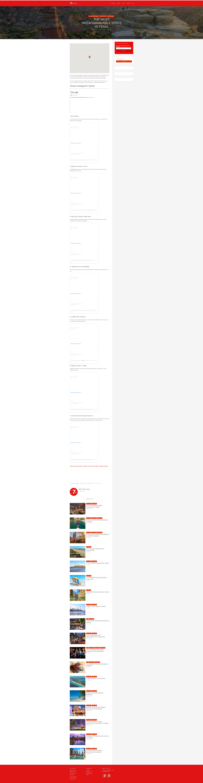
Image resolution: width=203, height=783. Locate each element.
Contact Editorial (73, 776)
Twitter (87, 774)
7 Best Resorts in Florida (95, 678)
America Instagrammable (74, 483)
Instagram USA (82, 483)
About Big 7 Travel (73, 770)
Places (128, 3)
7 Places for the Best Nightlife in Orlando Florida (97, 722)
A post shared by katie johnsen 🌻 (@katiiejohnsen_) (80, 360)
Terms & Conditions (73, 777)
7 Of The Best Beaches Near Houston (96, 578)
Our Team (71, 774)
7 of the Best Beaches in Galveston (95, 549)
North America (103, 16)
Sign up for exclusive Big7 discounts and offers (123, 46)
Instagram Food (89, 771)
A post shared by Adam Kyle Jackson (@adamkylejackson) (81, 459)
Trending (113, 3)
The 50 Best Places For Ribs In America (97, 664)
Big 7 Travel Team (102, 29)
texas (96, 483)
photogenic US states (90, 483)
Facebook (88, 770)
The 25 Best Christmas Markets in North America (97, 535)
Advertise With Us (73, 773)
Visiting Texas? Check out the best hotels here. (89, 466)
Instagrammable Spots (93, 16)
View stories (82, 491)
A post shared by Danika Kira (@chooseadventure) (80, 159)
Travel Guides (94, 532)
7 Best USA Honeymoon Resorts (94, 693)
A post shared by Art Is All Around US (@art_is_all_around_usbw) (82, 310)
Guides (118, 3)
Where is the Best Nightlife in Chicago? (97, 736)
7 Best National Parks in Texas (97, 592)
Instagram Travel (89, 773)
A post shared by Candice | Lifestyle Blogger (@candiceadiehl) (82, 409)
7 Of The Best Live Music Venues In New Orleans (95, 650)
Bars (87, 647)
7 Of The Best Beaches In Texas (97, 563)
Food (87, 662)
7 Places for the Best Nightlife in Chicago (94, 751)
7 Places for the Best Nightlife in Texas (94, 506)
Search (124, 61)
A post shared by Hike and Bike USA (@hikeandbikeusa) (81, 260)
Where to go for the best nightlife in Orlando (96, 708)
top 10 (100, 483)
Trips (123, 3)
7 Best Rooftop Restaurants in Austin (97, 621)
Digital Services (72, 771)
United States (110, 16)
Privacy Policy (72, 779)
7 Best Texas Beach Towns (96, 606)
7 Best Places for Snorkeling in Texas (97, 520)
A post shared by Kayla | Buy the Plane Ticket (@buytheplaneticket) (83, 209)
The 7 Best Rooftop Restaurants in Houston (95, 636)
